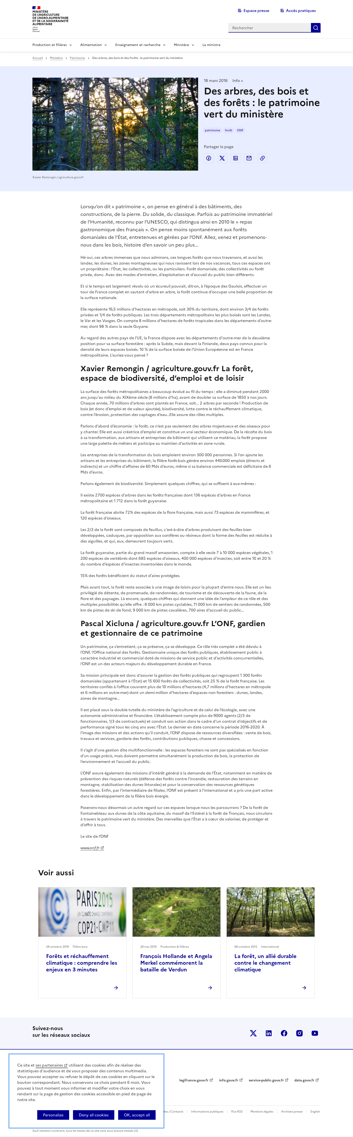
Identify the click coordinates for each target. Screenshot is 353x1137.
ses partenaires (49, 1065)
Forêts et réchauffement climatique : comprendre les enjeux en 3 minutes (81, 963)
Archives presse (292, 1111)
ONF (240, 130)
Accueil (37, 58)
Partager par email (249, 158)
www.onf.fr (89, 848)
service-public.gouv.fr (266, 1080)
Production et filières (49, 44)
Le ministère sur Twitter (253, 1033)
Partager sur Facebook (208, 158)
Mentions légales (261, 1111)
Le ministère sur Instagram (299, 1033)
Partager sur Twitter (222, 158)
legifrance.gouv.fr (193, 1080)
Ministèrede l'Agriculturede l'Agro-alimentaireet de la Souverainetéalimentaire (50, 17)
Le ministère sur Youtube (315, 1033)
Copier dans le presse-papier (262, 158)
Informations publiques (207, 1111)
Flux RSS (237, 1111)
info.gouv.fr (228, 1080)
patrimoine (212, 130)
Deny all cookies (94, 1115)
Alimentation (91, 44)
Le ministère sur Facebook (284, 1033)
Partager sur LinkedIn (235, 158)
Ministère (181, 44)
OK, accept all (137, 1115)
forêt (228, 130)
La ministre (211, 44)
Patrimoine (77, 58)
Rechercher (316, 28)
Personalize (53, 1115)
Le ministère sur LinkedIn (268, 1033)
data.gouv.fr (304, 1080)
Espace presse (256, 10)
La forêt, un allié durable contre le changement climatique (265, 963)
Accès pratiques (301, 10)
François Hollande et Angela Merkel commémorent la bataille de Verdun (176, 963)
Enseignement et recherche (137, 44)
